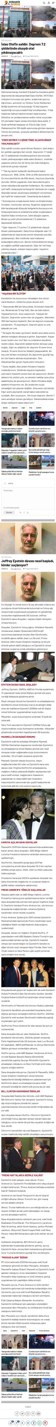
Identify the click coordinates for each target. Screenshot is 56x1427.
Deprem (15, 408)
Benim (5, 408)
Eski (23, 1331)
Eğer (23, 408)
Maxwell (32, 1331)
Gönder (9, 512)
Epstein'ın (14, 1331)
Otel (30, 408)
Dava (5, 1331)
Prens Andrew (44, 1331)
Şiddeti (38, 408)
